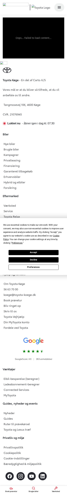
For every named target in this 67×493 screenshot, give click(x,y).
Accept (33, 252)
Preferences (33, 267)
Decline (33, 260)
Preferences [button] (17, 243)
